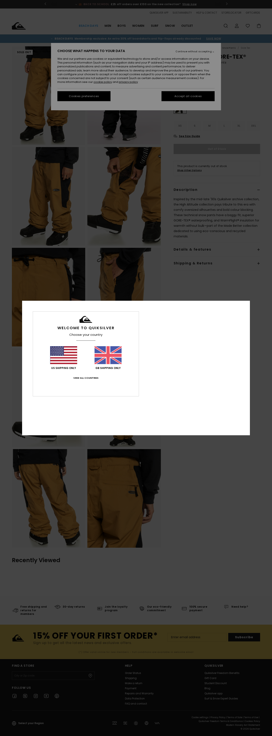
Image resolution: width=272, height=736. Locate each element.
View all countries (85, 378)
